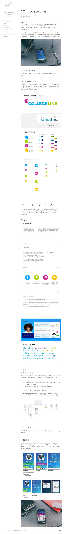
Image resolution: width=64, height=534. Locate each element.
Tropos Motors (7, 25)
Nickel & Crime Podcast (8, 19)
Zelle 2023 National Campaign (8, 12)
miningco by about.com (8, 21)
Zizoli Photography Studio (8, 29)
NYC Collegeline (7, 23)
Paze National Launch (8, 16)
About (5, 38)
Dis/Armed (6, 36)
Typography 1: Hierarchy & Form (8, 34)
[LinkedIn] (60, 531)
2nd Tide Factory (7, 27)
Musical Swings (7, 32)
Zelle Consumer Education (8, 14)
